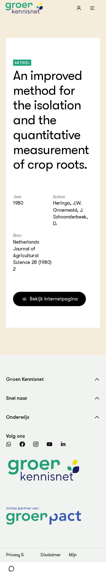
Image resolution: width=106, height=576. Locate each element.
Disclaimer (50, 554)
